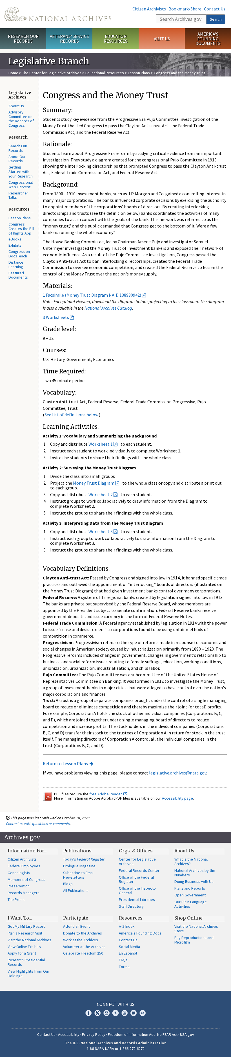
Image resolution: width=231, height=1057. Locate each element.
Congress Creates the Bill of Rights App (21, 229)
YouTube (124, 1013)
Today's (84, 859)
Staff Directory (131, 906)
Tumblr (115, 1013)
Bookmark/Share (184, 9)
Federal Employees (24, 865)
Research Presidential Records (26, 962)
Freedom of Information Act (131, 1034)
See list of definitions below (71, 414)
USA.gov (187, 1034)
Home (13, 72)
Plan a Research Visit (25, 933)
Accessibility (68, 1034)
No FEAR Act (167, 1034)
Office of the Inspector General (138, 890)
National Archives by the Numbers (194, 872)
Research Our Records (23, 38)
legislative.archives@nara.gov (177, 773)
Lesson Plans (139, 72)
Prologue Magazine (79, 865)
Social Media (129, 946)
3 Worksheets (56, 317)
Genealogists (19, 872)
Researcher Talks (18, 195)
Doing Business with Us (194, 881)
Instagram (106, 1013)
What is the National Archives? (191, 861)
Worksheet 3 (100, 531)
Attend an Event (76, 926)
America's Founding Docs (140, 933)
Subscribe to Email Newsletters (78, 875)
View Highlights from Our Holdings (28, 973)
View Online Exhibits (24, 946)
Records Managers (23, 892)
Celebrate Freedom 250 (83, 953)
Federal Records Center (139, 870)
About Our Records (17, 159)
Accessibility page (177, 798)
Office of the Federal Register (136, 879)
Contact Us (214, 9)
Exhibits (14, 245)
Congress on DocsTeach (19, 254)
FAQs (123, 959)
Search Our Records (17, 148)
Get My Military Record (27, 926)
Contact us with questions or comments (38, 823)
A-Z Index (126, 926)
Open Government (190, 895)
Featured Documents (18, 275)
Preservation (19, 886)
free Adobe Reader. (106, 793)
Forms (124, 966)
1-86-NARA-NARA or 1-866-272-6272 (116, 1048)
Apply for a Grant (22, 953)
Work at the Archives (80, 939)
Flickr (142, 1013)
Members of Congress (26, 879)
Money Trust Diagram (93, 483)
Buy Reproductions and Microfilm (194, 940)
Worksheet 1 (100, 444)
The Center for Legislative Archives (51, 72)
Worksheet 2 (100, 494)
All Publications (75, 890)
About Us (16, 105)
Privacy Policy (93, 1034)
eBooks (14, 239)
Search (216, 19)
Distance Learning (15, 264)
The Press (16, 899)
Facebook (88, 1013)
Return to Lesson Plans (65, 763)
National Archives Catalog (108, 308)
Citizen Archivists (149, 9)
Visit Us (162, 38)
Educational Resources (104, 72)
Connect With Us (115, 1004)
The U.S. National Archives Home (57, 14)
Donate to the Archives (82, 933)
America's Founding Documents (208, 38)
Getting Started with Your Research (20, 172)
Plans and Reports (189, 888)
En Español (128, 953)
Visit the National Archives (29, 939)
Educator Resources (115, 38)
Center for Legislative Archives (137, 861)
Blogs (68, 883)
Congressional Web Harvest (20, 184)
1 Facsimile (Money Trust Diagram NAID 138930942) (92, 295)
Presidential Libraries (137, 899)
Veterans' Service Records (69, 38)
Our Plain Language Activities (190, 904)
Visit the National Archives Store (196, 928)
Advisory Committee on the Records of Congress (21, 119)
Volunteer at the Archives (84, 946)
